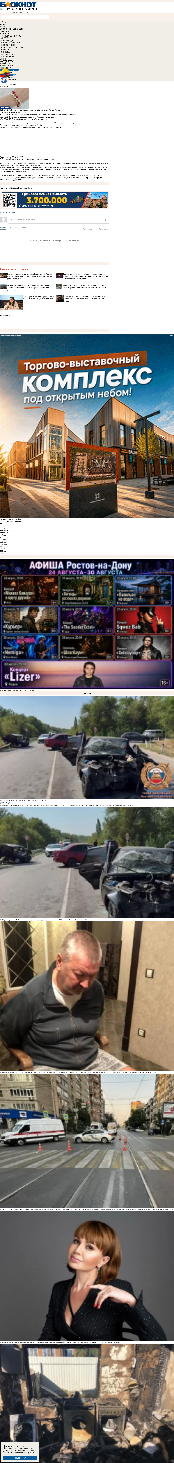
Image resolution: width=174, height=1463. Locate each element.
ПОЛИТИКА (5, 52)
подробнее (20, 521)
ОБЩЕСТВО (5, 50)
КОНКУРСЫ (5, 34)
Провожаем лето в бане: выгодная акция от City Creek (75, 1209)
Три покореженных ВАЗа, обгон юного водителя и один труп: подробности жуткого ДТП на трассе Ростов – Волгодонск (43, 920)
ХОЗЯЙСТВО (5, 63)
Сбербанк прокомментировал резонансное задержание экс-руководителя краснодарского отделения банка (39, 1342)
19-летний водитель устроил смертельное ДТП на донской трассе (26, 800)
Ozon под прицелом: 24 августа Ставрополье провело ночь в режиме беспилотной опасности (35, 805)
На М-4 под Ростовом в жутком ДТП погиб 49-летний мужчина (99, 1342)
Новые (3, 227)
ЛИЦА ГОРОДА (6, 40)
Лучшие (13, 227)
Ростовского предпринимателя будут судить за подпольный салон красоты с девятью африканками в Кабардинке (118, 1072)
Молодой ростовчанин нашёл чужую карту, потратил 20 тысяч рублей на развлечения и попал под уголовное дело (135, 1209)
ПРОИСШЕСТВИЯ (7, 54)
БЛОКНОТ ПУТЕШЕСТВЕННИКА (13, 29)
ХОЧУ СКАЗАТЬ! (7, 66)
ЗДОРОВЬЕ (5, 31)
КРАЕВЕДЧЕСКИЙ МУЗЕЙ (11, 36)
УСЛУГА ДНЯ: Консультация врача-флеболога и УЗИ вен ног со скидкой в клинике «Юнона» (38, 115)
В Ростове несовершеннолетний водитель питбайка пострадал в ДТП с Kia (28, 1209)
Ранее (23, 227)
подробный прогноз (8, 521)
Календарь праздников (9, 84)
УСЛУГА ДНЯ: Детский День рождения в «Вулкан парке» (23, 119)
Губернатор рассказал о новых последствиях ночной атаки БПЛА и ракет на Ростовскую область (102, 805)
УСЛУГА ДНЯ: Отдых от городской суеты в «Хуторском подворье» (27, 117)
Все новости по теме (8, 112)
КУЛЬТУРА (4, 38)
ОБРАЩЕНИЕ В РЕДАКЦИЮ (12, 47)
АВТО (2, 24)
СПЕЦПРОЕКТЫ (7, 57)
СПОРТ (3, 59)
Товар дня (4, 86)
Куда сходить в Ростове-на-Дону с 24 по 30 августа (17, 690)
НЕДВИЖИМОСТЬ (7, 45)
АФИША (3, 27)
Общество (4, 157)
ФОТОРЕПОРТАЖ (7, 61)
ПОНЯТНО (20, 1458)
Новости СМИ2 (6, 316)
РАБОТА (15, 70)
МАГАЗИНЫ (13, 80)
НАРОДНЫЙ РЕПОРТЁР (10, 43)
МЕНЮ (3, 22)
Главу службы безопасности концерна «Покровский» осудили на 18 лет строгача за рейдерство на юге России (41, 1072)
